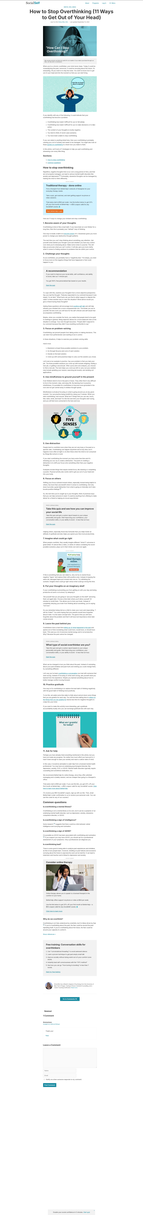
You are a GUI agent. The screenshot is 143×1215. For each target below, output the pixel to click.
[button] (112, 3)
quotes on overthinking (55, 145)
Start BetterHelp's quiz (54, 211)
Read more (74, 987)
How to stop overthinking (56, 160)
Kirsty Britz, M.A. (63, 22)
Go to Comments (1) (70, 999)
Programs (95, 3)
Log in (104, 3)
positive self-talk (79, 306)
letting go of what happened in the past (77, 627)
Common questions (54, 163)
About (87, 3)
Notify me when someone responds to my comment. (64, 1079)
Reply (47, 1035)
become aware (69, 234)
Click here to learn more (54, 911)
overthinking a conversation (67, 673)
